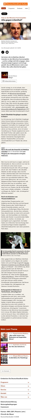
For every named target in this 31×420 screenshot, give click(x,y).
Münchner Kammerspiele (18, 93)
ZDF (13, 411)
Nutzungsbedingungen (9, 404)
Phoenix (18, 411)
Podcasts (19, 8)
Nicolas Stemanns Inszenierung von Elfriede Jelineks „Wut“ (15, 264)
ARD (9, 411)
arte (23, 411)
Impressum (5, 407)
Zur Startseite (5, 371)
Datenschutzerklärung (9, 402)
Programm (12, 8)
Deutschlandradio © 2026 (10, 417)
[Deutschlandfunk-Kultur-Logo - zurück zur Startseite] (15, 4)
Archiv (4, 13)
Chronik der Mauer (7, 414)
